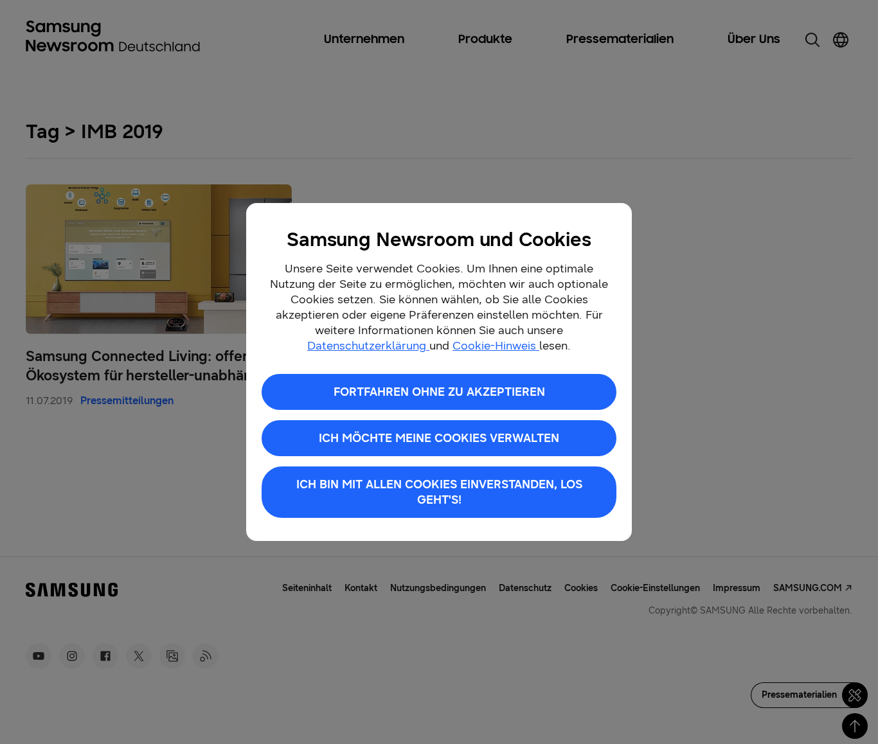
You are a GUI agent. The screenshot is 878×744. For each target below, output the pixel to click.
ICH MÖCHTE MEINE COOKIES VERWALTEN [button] (439, 438)
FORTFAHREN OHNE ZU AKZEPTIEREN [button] (439, 392)
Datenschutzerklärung (368, 346)
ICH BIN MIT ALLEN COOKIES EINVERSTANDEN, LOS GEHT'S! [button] (439, 492)
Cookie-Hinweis (495, 346)
